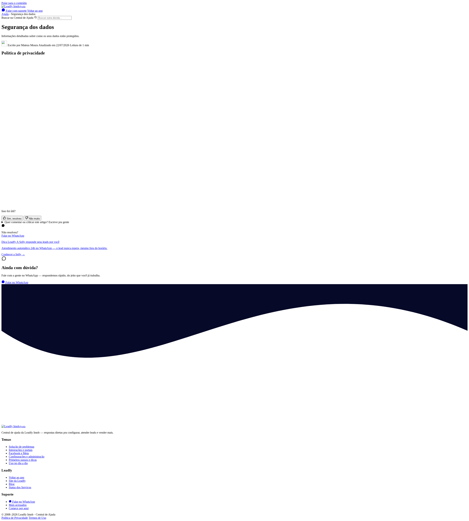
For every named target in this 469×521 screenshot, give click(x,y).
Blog (11, 484)
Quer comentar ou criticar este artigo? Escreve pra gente (37, 222)
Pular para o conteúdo (14, 3)
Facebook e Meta (19, 453)
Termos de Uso (37, 517)
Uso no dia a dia (18, 463)
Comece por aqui (19, 508)
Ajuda (5, 14)
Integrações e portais (20, 450)
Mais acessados (18, 505)
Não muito (34, 218)
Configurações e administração (26, 456)
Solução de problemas (21, 446)
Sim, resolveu (13, 218)
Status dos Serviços (20, 487)
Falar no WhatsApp (12, 235)
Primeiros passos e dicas (23, 459)
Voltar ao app (35, 10)
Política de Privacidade (14, 517)
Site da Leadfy (17, 480)
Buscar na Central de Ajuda (17, 17)
